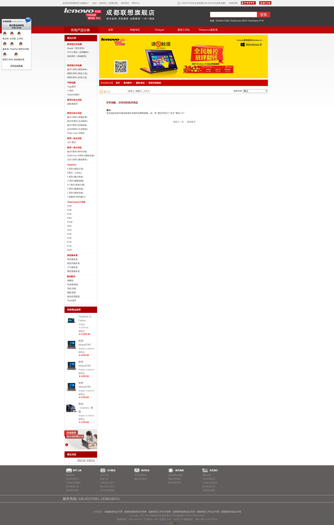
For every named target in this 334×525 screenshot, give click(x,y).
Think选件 (71, 300)
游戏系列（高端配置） (77, 56)
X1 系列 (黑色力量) (76, 185)
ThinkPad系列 (73, 94)
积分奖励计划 (72, 486)
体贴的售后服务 (175, 475)
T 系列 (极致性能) (75, 189)
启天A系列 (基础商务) (77, 159)
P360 (69, 218)
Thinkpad (159, 30)
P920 (69, 250)
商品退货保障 (72, 490)
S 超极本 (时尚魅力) (76, 197)
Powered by (164, 523)
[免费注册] (113, 3)
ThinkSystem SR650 (238, 20)
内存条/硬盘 (72, 284)
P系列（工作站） (75, 173)
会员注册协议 (140, 475)
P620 (69, 226)
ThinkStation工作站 (76, 202)
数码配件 (71, 276)
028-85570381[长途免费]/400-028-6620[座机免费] (204, 3)
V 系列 (70, 90)
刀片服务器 (72, 267)
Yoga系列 (71, 86)
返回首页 (191, 122)
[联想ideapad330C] (71, 350)
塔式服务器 (72, 259)
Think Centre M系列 (76, 133)
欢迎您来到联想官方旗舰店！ (76, 3)
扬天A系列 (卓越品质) (77, 117)
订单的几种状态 (73, 482)
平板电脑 (71, 82)
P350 (69, 214)
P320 (69, 234)
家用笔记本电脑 (74, 44)
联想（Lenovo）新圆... (85, 408)
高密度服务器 (73, 271)
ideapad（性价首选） (76, 48)
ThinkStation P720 (256, 20)
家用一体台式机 (74, 138)
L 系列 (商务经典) (75, 193)
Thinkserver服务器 (208, 30)
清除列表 (81, 460)
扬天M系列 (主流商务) (77, 121)
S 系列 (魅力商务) (75, 177)
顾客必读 (70, 475)
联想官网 (233, 3)
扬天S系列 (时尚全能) (77, 151)
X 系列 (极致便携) (75, 181)
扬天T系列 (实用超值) (77, 125)
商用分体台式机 (74, 113)
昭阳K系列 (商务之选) (77, 73)
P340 (69, 206)
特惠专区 (135, 30)
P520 (69, 242)
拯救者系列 (72, 104)
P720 (69, 246)
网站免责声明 (174, 482)
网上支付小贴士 (107, 486)
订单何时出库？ (107, 482)
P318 (69, 230)
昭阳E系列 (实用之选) (77, 77)
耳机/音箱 (71, 288)
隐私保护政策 (140, 479)
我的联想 (125, 3)
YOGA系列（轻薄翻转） (78, 52)
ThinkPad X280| (222, 20)
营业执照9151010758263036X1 (189, 515)
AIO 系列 (71, 142)
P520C (70, 222)
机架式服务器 (73, 263)
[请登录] (103, 3)
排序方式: (238, 91)
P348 (69, 210)
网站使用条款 (174, 479)
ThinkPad (71, 165)
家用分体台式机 (74, 100)
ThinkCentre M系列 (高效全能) (80, 155)
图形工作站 (184, 30)
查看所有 (91, 460)
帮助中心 (136, 3)
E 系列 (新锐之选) (75, 169)
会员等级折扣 (72, 479)
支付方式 (104, 475)
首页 (110, 30)
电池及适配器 (73, 296)
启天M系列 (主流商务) (77, 129)
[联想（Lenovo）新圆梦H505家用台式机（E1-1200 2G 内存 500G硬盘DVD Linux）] (71, 413)
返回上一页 (178, 122)
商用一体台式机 (74, 147)
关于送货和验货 (107, 490)
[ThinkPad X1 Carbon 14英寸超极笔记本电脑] (71, 325)
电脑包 (70, 280)
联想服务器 (72, 255)
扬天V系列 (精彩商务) (77, 69)
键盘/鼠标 (71, 292)
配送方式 (104, 479)
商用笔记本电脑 (74, 65)
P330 (69, 238)
